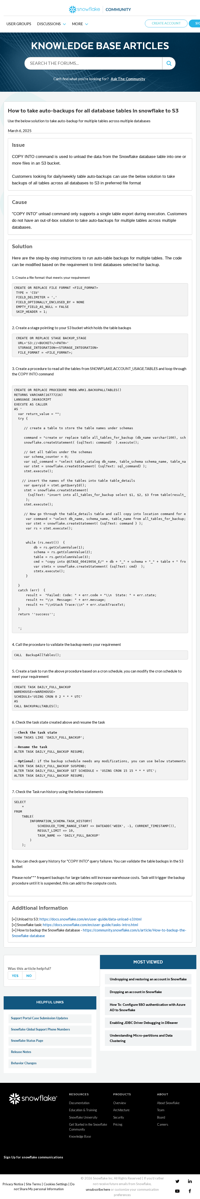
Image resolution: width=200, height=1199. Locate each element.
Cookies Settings (56, 1184)
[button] (168, 63)
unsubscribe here (98, 1189)
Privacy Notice (13, 1184)
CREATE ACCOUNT (166, 23)
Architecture (121, 1110)
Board (161, 1117)
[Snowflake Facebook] (190, 1191)
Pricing (117, 1124)
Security (118, 1117)
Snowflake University (83, 1117)
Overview (119, 1103)
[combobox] (93, 63)
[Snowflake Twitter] (177, 1181)
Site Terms (33, 1184)
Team (160, 1110)
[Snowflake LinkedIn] (190, 1181)
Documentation (79, 1103)
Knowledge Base (80, 1136)
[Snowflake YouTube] (177, 1191)
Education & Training (83, 1110)
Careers (162, 1124)
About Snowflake (168, 1103)
